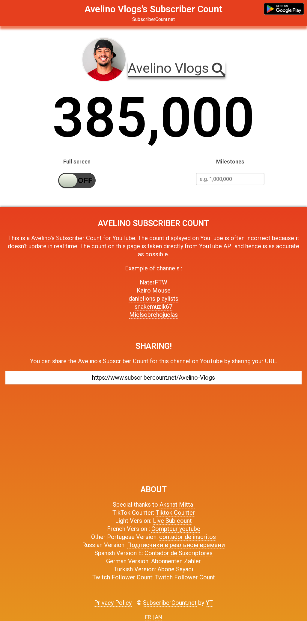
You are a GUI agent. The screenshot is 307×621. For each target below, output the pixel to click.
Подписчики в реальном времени (176, 545)
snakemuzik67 (153, 306)
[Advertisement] (153, 432)
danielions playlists (153, 298)
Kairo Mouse (154, 290)
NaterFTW (153, 282)
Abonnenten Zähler (176, 561)
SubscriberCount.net (170, 602)
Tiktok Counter (175, 512)
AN (158, 617)
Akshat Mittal (177, 504)
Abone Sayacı (175, 569)
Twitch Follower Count (185, 577)
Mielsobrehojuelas (153, 314)
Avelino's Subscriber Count (66, 238)
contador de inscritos (187, 536)
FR (148, 617)
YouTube (123, 238)
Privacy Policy (113, 602)
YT (209, 602)
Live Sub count (172, 520)
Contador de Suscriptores (179, 553)
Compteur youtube (175, 528)
